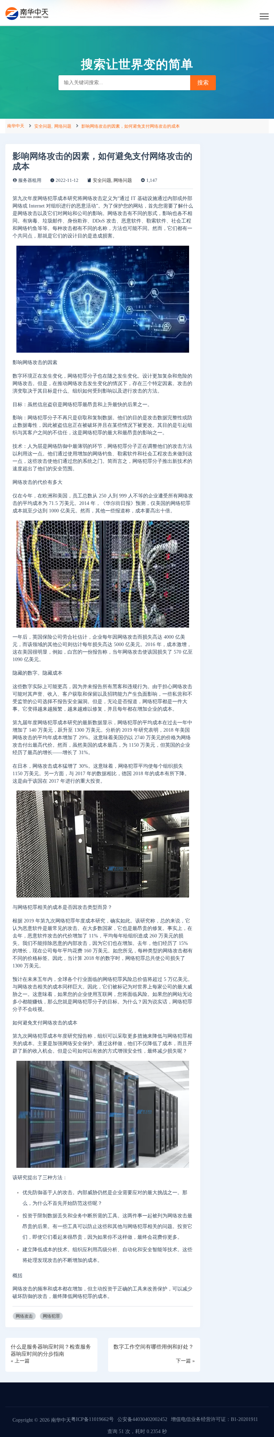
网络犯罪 (51, 1316)
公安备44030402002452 (142, 1419)
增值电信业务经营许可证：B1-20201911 (214, 1419)
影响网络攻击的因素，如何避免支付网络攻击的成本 (130, 126)
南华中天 (15, 125)
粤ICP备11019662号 (92, 1419)
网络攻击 (24, 1316)
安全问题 (42, 126)
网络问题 (62, 126)
